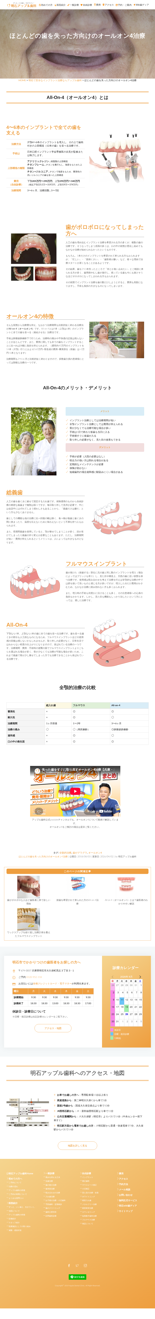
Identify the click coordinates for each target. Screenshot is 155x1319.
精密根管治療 (87, 1208)
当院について (14, 1211)
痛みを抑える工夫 (53, 1177)
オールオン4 (95, 853)
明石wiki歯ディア (128, 1206)
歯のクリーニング (53, 1208)
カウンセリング (88, 1212)
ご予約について (15, 1182)
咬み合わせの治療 (53, 1193)
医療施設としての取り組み (20, 1226)
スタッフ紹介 (14, 1223)
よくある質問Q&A (16, 1198)
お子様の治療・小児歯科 (56, 1200)
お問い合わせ (126, 1195)
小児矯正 (85, 1189)
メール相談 (124, 1189)
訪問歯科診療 (51, 1216)
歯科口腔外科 (51, 1212)
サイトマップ (126, 1211)
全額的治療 (65, 853)
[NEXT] (140, 977)
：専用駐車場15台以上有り (82, 1095)
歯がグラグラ (80, 853)
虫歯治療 (49, 1181)
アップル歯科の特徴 (17, 1190)
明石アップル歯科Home (21, 1173)
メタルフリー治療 (89, 1204)
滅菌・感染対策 (15, 1230)
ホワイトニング (88, 1197)
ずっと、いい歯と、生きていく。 (22, 1207)
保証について (87, 1224)
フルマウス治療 (88, 1220)
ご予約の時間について (18, 1194)
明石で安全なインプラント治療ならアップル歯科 (55, 80)
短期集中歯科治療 (89, 1216)
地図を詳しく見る (77, 1146)
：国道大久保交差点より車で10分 (83, 1105)
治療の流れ (13, 1186)
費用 (121, 1173)
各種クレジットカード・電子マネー (52, 983)
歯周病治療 (50, 1189)
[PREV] (113, 977)
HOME (22, 80)
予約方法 (123, 1184)
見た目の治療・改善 (90, 1193)
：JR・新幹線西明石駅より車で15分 (85, 1111)
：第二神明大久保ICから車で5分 (82, 1100)
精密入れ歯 (86, 1200)
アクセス (123, 1179)
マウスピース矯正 (89, 1185)
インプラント (87, 1177)
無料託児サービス (128, 1200)
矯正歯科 (85, 1181)
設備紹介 (12, 1219)
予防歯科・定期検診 (54, 1204)
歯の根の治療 (51, 1185)
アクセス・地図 (53, 1028)
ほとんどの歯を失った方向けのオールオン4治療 (43, 857)
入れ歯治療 (50, 1197)
